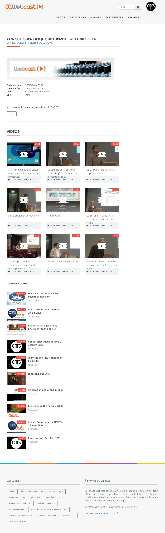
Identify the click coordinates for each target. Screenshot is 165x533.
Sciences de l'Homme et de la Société (49, 509)
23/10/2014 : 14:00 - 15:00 (100, 225)
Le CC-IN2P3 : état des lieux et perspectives (101, 171)
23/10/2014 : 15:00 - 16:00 (22, 271)
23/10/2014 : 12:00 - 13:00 (61, 225)
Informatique (56, 491)
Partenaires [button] (114, 17)
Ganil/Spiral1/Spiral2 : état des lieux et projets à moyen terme (101, 217)
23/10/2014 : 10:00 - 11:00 (61, 179)
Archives (133, 17)
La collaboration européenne (23, 215)
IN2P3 (11, 113)
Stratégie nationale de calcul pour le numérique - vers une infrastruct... (23, 171)
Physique (35, 497)
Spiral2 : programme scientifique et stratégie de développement (22, 263)
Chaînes (96, 17)
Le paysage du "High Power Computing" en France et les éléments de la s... (62, 171)
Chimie (12, 491)
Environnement (17, 509)
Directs (60, 17)
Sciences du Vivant (47, 515)
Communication (17, 521)
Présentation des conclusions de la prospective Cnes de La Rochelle (102, 263)
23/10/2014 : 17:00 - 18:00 (100, 271)
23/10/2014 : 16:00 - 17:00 (61, 271)
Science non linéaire (19, 503)
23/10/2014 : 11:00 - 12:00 (22, 225)
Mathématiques (17, 497)
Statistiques (69, 515)
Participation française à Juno (63, 261)
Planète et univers (55, 497)
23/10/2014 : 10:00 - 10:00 (22, 179)
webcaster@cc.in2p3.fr (106, 513)
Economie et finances (32, 491)
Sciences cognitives (45, 503)
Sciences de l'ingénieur (20, 515)
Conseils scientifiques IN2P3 (34, 42)
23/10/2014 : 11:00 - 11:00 (100, 179)
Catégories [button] (77, 17)
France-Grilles (55, 215)
